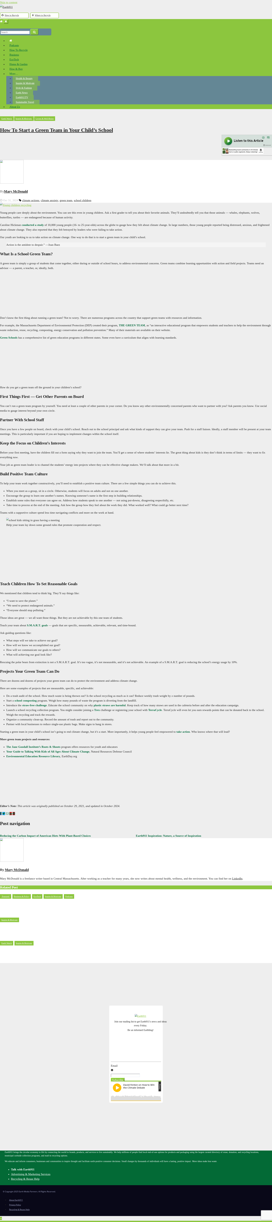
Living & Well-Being (45, 118)
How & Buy (16, 69)
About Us (14, 106)
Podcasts (14, 45)
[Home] (1, 21)
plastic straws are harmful (110, 705)
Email (114, 1065)
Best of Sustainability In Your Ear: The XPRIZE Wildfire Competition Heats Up (57, 905)
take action (183, 731)
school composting (25, 700)
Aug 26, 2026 (11, 914)
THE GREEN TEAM (132, 325)
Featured (5, 896)
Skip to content (8, 2)
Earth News (22, 92)
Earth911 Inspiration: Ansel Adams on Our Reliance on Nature (44, 952)
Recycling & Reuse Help (25, 1178)
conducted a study (33, 224)
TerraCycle (155, 710)
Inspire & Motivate (25, 83)
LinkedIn (237, 878)
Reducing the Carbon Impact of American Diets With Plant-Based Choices (45, 835)
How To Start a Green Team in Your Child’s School (56, 130)
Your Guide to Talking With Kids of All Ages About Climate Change (47, 751)
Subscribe (117, 1079)
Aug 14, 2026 (11, 937)
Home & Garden (18, 64)
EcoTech (14, 59)
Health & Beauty (24, 78)
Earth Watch (6, 118)
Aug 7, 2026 (10, 960)
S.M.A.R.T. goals (37, 625)
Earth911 (27, 937)
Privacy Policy (15, 1204)
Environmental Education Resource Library (33, 756)
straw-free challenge (34, 705)
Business (14, 54)
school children (82, 200)
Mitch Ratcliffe (31, 914)
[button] (1, 26)
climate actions (30, 200)
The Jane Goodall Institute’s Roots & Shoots (33, 746)
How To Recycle (18, 50)
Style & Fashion (24, 88)
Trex (97, 710)
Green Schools (8, 337)
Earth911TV (22, 97)
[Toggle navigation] (5, 21)
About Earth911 (16, 1200)
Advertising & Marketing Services (30, 1174)
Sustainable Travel (25, 102)
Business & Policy (21, 896)
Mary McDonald (16, 191)
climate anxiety (49, 200)
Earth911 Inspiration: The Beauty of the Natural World (39, 928)
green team (66, 200)
